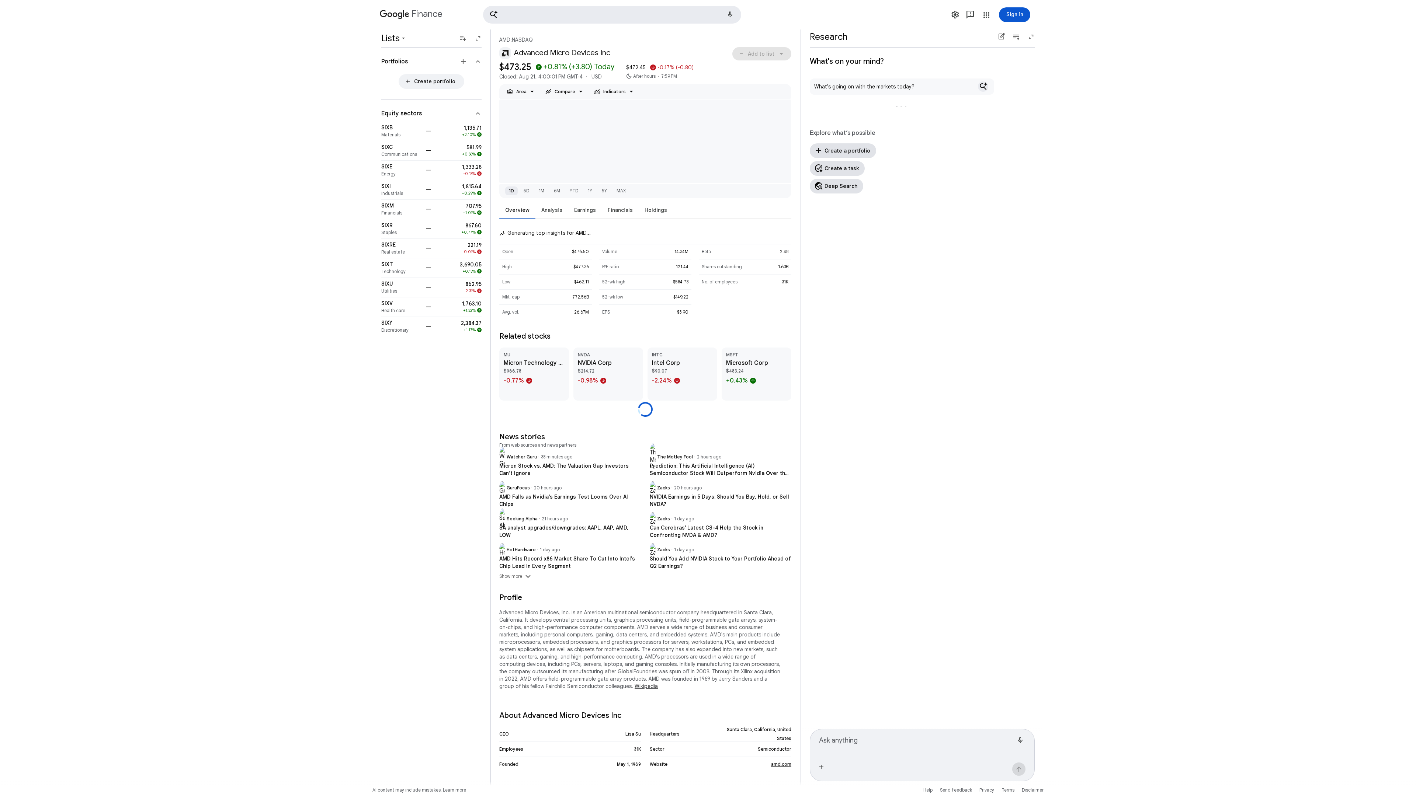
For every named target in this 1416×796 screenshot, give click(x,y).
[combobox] (916, 743)
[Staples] (401, 228)
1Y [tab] (590, 190)
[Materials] (401, 131)
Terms (1008, 790)
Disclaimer (1033, 790)
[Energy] (401, 170)
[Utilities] (401, 287)
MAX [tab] (621, 190)
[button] (612, 15)
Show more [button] (515, 576)
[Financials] (401, 209)
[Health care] (401, 307)
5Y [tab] (604, 190)
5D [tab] (526, 190)
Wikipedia (646, 686)
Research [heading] (828, 36)
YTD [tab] (574, 190)
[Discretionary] (401, 326)
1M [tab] (541, 190)
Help (928, 790)
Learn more (454, 790)
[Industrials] (401, 189)
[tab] (517, 210)
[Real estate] (401, 248)
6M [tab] (557, 190)
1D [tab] (511, 190)
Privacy (986, 790)
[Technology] (401, 267)
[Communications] (401, 150)
